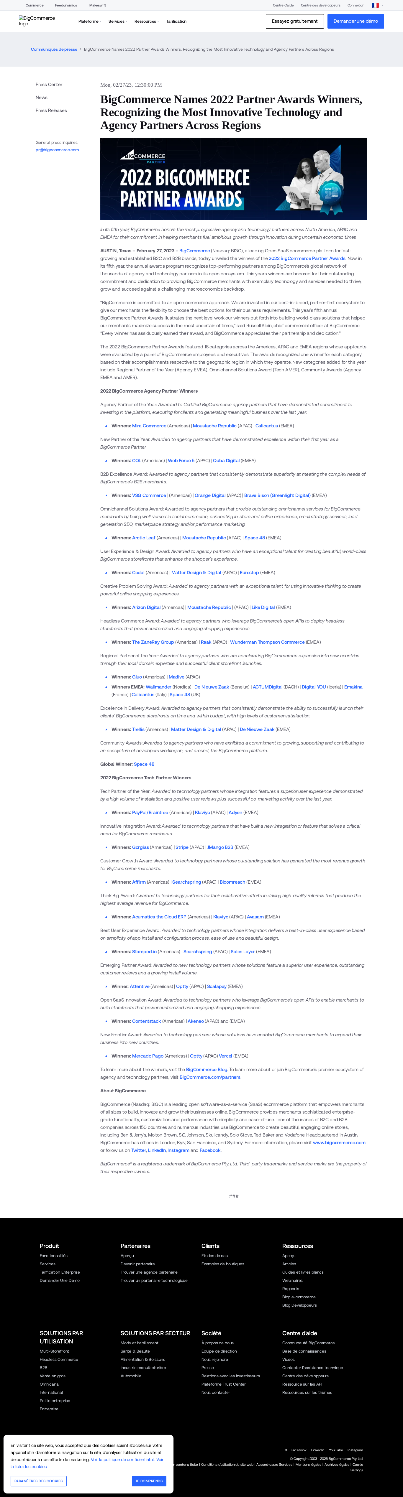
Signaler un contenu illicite (178, 1465)
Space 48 (255, 538)
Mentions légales (308, 1465)
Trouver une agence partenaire (149, 1272)
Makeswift (97, 5)
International (51, 1392)
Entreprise (49, 1409)
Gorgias (140, 847)
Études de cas (215, 1255)
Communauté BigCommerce (308, 1342)
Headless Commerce (59, 1359)
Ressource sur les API (302, 1384)
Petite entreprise (55, 1400)
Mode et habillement (139, 1342)
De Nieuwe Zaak (211, 687)
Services (47, 1264)
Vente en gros (52, 1376)
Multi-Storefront (54, 1351)
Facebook (210, 1150)
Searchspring (186, 882)
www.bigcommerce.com (339, 1142)
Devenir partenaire (138, 1264)
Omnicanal (50, 1384)
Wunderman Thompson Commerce (267, 642)
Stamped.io (144, 951)
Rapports (290, 1288)
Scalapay (217, 986)
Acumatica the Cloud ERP (159, 917)
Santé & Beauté (135, 1351)
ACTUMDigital (268, 687)
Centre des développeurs (320, 5)
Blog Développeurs (299, 1305)
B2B (43, 1367)
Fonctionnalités (53, 1255)
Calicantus (266, 426)
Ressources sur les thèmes (307, 1392)
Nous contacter (216, 1392)
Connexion (356, 5)
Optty (182, 986)
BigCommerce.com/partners (210, 1077)
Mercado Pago (147, 1056)
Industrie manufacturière (143, 1367)
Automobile (131, 1376)
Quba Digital (226, 460)
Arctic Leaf (143, 538)
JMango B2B (220, 847)
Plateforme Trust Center (224, 1384)
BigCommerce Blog (206, 1069)
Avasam (255, 917)
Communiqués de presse (54, 49)
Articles (289, 1264)
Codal (138, 572)
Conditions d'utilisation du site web (227, 1465)
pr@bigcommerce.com (57, 149)
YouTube (336, 1450)
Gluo (137, 677)
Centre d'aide (283, 5)
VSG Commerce (149, 495)
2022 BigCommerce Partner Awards (307, 258)
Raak (206, 642)
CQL (136, 460)
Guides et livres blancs (303, 1272)
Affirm (139, 882)
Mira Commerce (149, 426)
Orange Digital (210, 495)
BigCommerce (194, 250)
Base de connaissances (304, 1351)
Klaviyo (202, 812)
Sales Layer (243, 951)
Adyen (235, 812)
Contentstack (146, 1021)
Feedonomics (66, 5)
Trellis (138, 729)
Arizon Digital (146, 607)
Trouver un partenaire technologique (154, 1280)
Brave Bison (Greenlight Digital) (277, 495)
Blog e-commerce (298, 1297)
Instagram (178, 1150)
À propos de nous (218, 1342)
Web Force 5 (181, 460)
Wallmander (158, 687)
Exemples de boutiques (223, 1264)
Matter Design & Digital (196, 572)
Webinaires (292, 1280)
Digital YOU (314, 687)
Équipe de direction (219, 1351)
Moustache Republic (215, 426)
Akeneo (196, 1021)
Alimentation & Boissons (143, 1359)
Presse (208, 1367)
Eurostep (249, 572)
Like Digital (263, 607)
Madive (176, 677)
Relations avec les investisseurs (231, 1376)
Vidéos (288, 1359)
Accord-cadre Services (274, 1465)
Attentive (140, 986)
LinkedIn (157, 1150)
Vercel (225, 1056)
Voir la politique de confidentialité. (123, 1459)
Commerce (35, 5)
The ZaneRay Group (153, 642)
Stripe (182, 847)
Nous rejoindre (215, 1359)
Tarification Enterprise (60, 1272)
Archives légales (337, 1465)
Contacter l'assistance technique (312, 1367)
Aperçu (127, 1255)
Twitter (138, 1150)
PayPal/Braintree (150, 812)
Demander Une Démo (60, 1280)
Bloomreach (232, 882)
